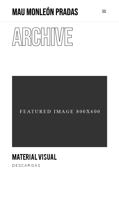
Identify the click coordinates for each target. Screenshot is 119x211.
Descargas (26, 165)
